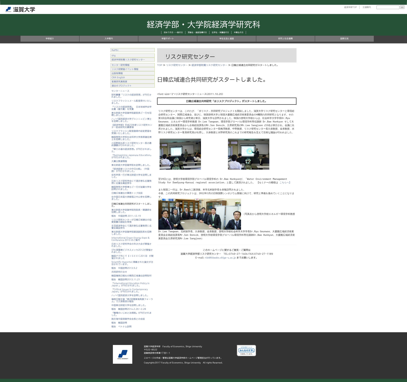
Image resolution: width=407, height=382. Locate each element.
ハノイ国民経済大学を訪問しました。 (130, 295)
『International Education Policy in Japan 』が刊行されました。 (130, 284)
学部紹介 (50, 39)
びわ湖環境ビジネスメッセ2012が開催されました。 (132, 251)
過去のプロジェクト (122, 86)
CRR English (118, 77)
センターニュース (120, 91)
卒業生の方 (238, 32)
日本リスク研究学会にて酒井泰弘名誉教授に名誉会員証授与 (131, 182)
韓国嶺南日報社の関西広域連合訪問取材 (131, 276)
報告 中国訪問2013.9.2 (124, 268)
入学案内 (109, 39)
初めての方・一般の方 (173, 32)
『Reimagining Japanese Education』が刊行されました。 (131, 156)
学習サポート (168, 39)
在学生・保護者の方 (220, 32)
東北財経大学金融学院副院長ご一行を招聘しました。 (131, 114)
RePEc (115, 50)
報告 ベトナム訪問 (121, 326)
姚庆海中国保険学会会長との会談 (128, 319)
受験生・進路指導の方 (197, 32)
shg (114, 55)
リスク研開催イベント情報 (125, 69)
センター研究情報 (120, 65)
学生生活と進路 (226, 39)
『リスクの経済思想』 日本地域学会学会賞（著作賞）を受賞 (131, 108)
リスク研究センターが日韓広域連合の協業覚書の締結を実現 (131, 221)
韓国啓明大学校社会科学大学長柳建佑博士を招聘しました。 (131, 138)
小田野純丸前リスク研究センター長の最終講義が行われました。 (131, 144)
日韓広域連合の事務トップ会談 (127, 193)
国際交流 (344, 39)
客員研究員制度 (119, 81)
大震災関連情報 (119, 161)
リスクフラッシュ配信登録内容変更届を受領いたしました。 (131, 132)
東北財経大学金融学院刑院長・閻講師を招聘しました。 (131, 211)
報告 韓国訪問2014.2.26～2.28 (128, 309)
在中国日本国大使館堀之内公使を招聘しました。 (131, 198)
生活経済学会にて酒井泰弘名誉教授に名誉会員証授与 (131, 227)
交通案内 (367, 7)
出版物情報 (117, 73)
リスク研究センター (177, 65)
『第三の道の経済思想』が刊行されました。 (131, 150)
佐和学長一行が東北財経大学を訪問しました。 (131, 176)
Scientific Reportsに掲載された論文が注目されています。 (132, 263)
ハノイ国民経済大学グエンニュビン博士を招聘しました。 (131, 120)
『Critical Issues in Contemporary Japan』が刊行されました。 (129, 290)
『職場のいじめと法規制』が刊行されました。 (131, 314)
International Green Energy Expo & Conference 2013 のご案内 (130, 239)
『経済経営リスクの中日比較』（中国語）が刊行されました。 (130, 170)
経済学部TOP (350, 7)
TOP (159, 65)
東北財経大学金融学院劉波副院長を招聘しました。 (131, 233)
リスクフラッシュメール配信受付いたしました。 (131, 102)
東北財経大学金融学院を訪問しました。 (131, 165)
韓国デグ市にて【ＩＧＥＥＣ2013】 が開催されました (132, 257)
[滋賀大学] (21, 9)
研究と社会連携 (285, 39)
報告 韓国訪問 (119, 323)
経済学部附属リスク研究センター (209, 65)
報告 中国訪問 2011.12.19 (126, 216)
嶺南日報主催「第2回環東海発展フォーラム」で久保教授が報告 (132, 300)
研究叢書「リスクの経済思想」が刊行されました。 (131, 96)
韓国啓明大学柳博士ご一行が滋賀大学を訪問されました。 (131, 188)
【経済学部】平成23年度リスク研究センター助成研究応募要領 (131, 126)
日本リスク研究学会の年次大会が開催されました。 (131, 245)
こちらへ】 (285, 182)
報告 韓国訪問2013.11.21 (125, 279)
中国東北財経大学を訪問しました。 (129, 305)
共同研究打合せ (119, 272)
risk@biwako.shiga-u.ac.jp (220, 257)
